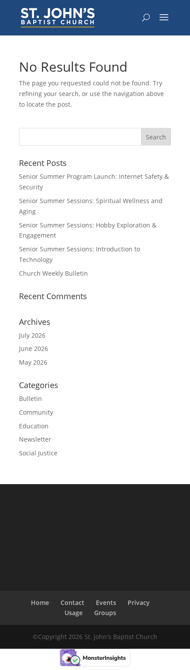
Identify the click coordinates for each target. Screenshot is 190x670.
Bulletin (30, 398)
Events (106, 602)
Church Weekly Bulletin (53, 273)
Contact (72, 602)
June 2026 (33, 348)
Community (36, 412)
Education (34, 426)
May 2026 (33, 362)
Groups (105, 612)
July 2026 (32, 335)
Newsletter (35, 439)
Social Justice (38, 453)
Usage (74, 612)
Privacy (139, 602)
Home (40, 602)
